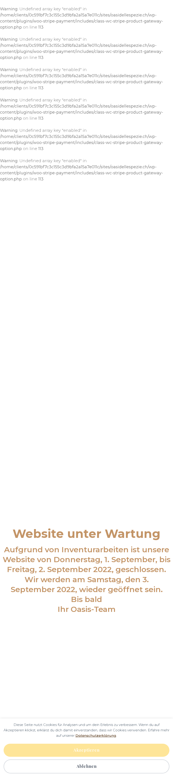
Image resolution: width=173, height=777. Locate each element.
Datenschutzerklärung (95, 735)
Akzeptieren (86, 750)
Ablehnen (87, 766)
